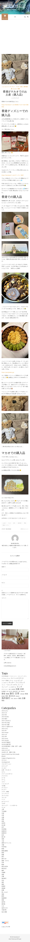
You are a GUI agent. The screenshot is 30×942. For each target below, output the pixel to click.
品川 (3, 827)
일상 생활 (4, 912)
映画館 (3, 696)
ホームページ (5, 801)
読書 (23, 698)
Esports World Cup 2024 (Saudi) (10, 754)
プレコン (3, 684)
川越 (3, 845)
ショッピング (5, 86)
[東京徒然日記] (5, 17)
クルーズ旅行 (5, 680)
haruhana (8, 529)
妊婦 (22, 689)
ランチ (19, 687)
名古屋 (3, 825)
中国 (3, 813)
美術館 (3, 888)
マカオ (18, 86)
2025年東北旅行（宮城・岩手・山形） (12, 746)
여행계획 (4, 910)
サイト (3, 582)
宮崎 (3, 839)
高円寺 (3, 902)
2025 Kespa (5, 732)
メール (4, 575)
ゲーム (11, 680)
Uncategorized (6, 762)
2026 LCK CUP (6, 750)
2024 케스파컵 (6, 722)
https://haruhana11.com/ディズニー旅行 (13, 175)
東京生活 (12, 696)
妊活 (7, 691)
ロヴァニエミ (5, 689)
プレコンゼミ (5, 795)
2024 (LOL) (5, 711)
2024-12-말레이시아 (7, 726)
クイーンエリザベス (17, 678)
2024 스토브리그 (6, 720)
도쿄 (3, 906)
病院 (19, 698)
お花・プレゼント (6, 770)
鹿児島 (3, 904)
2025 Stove (5, 738)
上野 (3, 809)
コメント (4, 598)
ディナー (12, 683)
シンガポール (5, 682)
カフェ (25, 676)
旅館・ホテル (5, 860)
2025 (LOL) (5, 728)
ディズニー (12, 86)
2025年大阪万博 (6, 744)
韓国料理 (4, 898)
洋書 (3, 876)
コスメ (3, 782)
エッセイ (4, 768)
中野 (3, 815)
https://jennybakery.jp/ (8, 372)
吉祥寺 (3, 823)
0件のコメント (24, 529)
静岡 (3, 896)
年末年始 (4, 847)
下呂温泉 (4, 811)
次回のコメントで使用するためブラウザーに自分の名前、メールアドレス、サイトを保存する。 (15, 593)
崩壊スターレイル (6, 843)
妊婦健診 (4, 691)
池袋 (3, 874)
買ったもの (14, 88)
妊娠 (17, 689)
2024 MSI (4, 715)
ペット (3, 799)
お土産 (4, 523)
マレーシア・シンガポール (9, 687)
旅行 (21, 86)
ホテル (15, 685)
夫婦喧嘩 (13, 689)
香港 (19, 88)
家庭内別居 (15, 691)
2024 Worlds (5, 716)
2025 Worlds (5, 740)
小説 (19, 691)
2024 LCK (4, 713)
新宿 (3, 694)
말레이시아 (5, 908)
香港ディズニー (6, 525)
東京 (6, 696)
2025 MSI (4, 736)
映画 (26, 694)
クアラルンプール (6, 678)
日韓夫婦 (22, 694)
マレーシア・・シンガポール (9, 805)
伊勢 (3, 819)
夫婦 (9, 689)
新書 (7, 694)
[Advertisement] (15, 38)
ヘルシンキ (9, 685)
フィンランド (20, 682)
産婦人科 (16, 698)
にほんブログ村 (6, 926)
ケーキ (3, 778)
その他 (3, 785)
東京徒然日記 (15, 6)
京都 (3, 817)
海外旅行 (26, 86)
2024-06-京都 (5, 724)
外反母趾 (4, 829)
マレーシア (20, 684)
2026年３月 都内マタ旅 (8, 752)
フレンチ (4, 797)
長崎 (3, 894)
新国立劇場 (5, 851)
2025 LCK (4, 734)
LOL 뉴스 (4, 760)
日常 (17, 693)
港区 (3, 882)
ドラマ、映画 (5, 791)
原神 (3, 821)
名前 (4, 566)
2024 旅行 (4, 718)
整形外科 (23, 691)
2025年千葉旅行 (6, 742)
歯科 (3, 870)
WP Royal (18, 939)
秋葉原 (3, 886)
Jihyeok (3, 756)
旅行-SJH (4, 858)
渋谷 (12, 698)
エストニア (20, 676)
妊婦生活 (4, 831)
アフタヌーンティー (13, 676)
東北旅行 (18, 696)
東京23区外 (5, 866)
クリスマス (5, 776)
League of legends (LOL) (8, 758)
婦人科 (10, 691)
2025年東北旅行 (5, 676)
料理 (3, 849)
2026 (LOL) (5, 748)
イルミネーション (6, 764)
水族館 (3, 872)
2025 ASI (4, 730)
